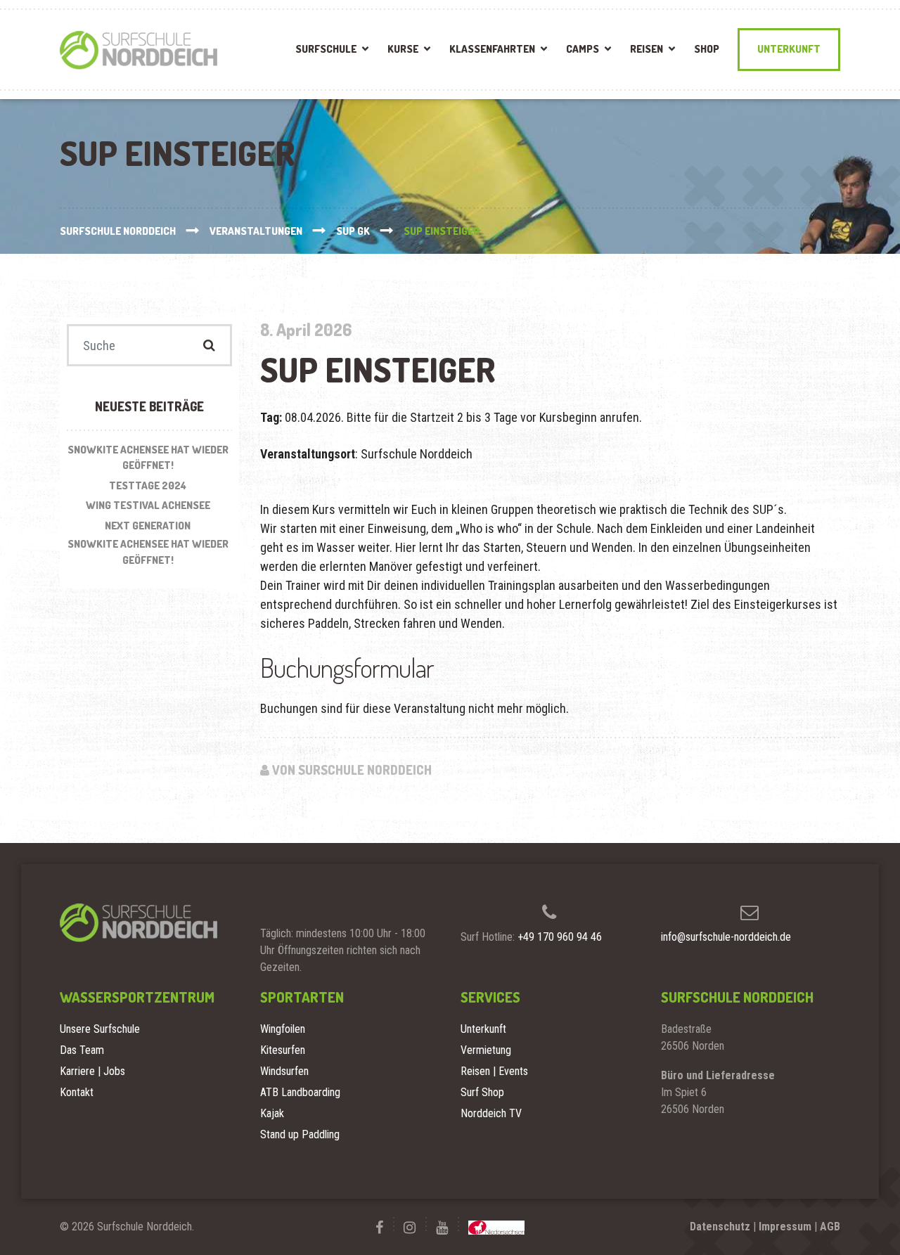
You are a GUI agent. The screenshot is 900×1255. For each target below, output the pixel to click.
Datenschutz (720, 1226)
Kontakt (77, 1092)
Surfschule (325, 49)
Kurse (402, 49)
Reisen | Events (494, 1071)
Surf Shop (482, 1092)
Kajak (272, 1113)
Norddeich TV (491, 1113)
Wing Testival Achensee (148, 505)
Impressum (785, 1226)
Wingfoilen (282, 1029)
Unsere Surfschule (100, 1029)
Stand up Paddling (300, 1134)
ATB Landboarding (300, 1092)
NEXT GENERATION (148, 525)
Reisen (646, 49)
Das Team (82, 1050)
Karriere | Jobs (92, 1071)
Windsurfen (284, 1071)
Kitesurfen (282, 1050)
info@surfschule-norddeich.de (726, 937)
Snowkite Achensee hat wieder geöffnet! (148, 457)
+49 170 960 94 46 (560, 937)
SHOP (706, 49)
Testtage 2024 (147, 485)
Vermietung (486, 1050)
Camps (582, 49)
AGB (830, 1226)
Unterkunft (789, 49)
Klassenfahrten (492, 49)
